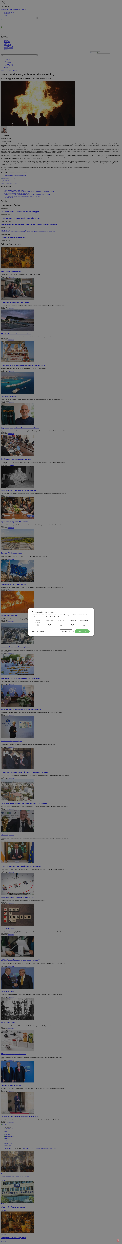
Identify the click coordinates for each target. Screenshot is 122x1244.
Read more (61, 617)
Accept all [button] (82, 631)
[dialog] (61, 622)
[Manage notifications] (118, 1240)
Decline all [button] (66, 631)
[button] (38, 631)
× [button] (91, 610)
